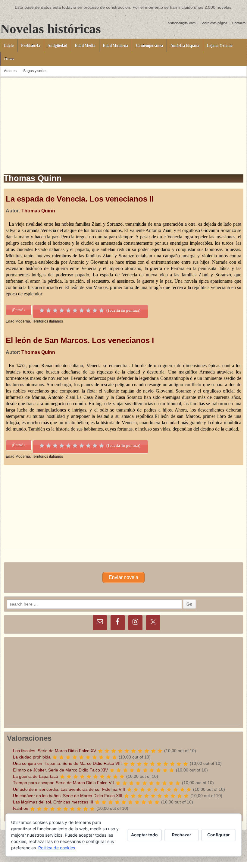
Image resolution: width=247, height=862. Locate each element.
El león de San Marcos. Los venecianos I (80, 340)
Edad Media (85, 45)
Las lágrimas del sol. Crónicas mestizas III (53, 802)
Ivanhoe (20, 808)
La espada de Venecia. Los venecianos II (80, 198)
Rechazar (181, 834)
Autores (10, 71)
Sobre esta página (214, 23)
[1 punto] (42, 310)
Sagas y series (35, 71)
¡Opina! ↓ (19, 310)
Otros (9, 59)
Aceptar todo (144, 834)
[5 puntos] (68, 310)
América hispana (184, 45)
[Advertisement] (123, 120)
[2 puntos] (48, 310)
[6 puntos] (75, 310)
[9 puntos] (95, 310)
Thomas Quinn (38, 210)
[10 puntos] (101, 310)
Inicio (9, 45)
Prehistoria (30, 45)
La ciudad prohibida (32, 757)
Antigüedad (57, 45)
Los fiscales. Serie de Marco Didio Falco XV (54, 750)
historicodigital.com (181, 23)
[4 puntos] (62, 310)
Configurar (218, 834)
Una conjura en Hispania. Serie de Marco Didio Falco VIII (67, 763)
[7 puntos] (82, 310)
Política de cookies (56, 847)
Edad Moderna (115, 45)
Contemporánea (149, 45)
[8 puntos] (88, 310)
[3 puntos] (55, 310)
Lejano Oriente (220, 45)
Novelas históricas (50, 29)
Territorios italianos (47, 321)
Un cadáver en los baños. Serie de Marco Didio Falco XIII (67, 795)
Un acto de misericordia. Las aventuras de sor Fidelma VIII (69, 789)
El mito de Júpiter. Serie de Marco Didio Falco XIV (60, 770)
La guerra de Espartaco (35, 776)
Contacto (238, 23)
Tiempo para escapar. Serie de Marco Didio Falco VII (63, 782)
